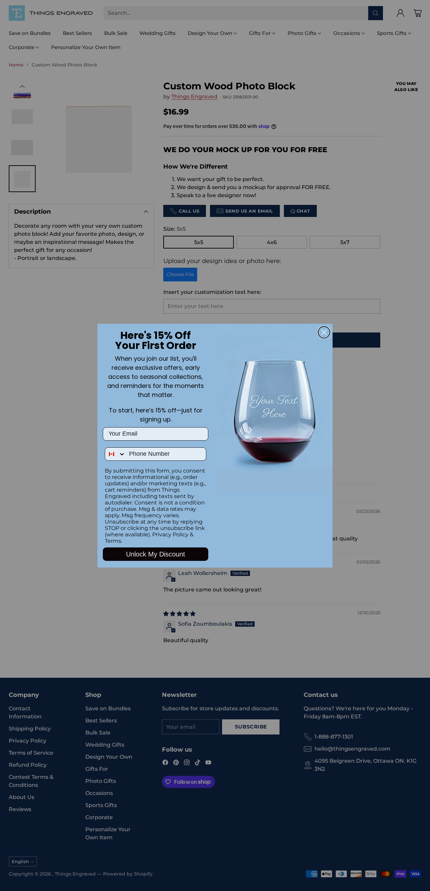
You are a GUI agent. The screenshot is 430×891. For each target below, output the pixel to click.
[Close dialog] (324, 332)
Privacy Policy (170, 534)
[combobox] (115, 454)
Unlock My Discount (155, 554)
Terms (113, 541)
